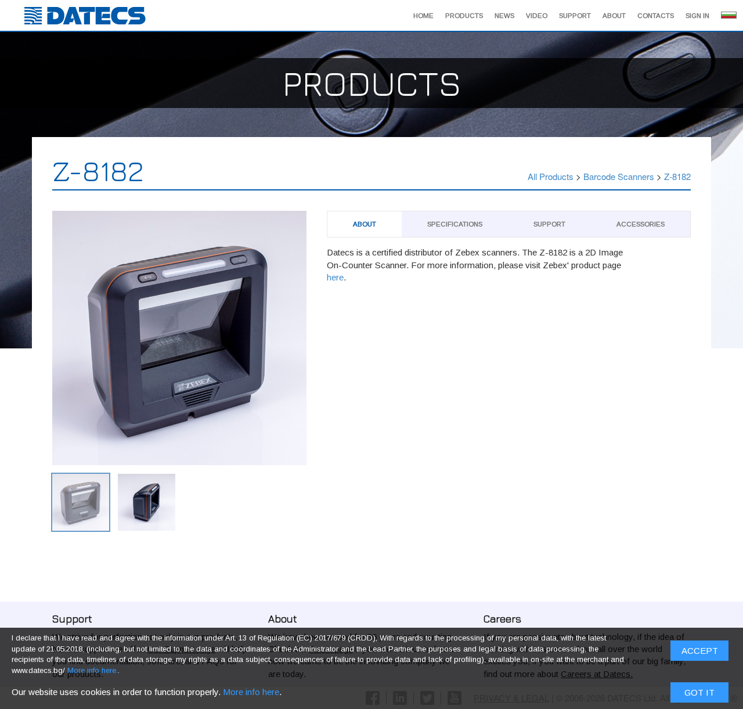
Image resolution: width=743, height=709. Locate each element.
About (614, 15)
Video (536, 15)
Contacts (655, 15)
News (504, 15)
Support (575, 15)
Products (464, 15)
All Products (551, 176)
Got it (699, 692)
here (335, 277)
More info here (251, 692)
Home (423, 15)
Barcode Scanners (618, 176)
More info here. (92, 670)
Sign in (697, 15)
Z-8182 (677, 176)
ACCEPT (699, 651)
